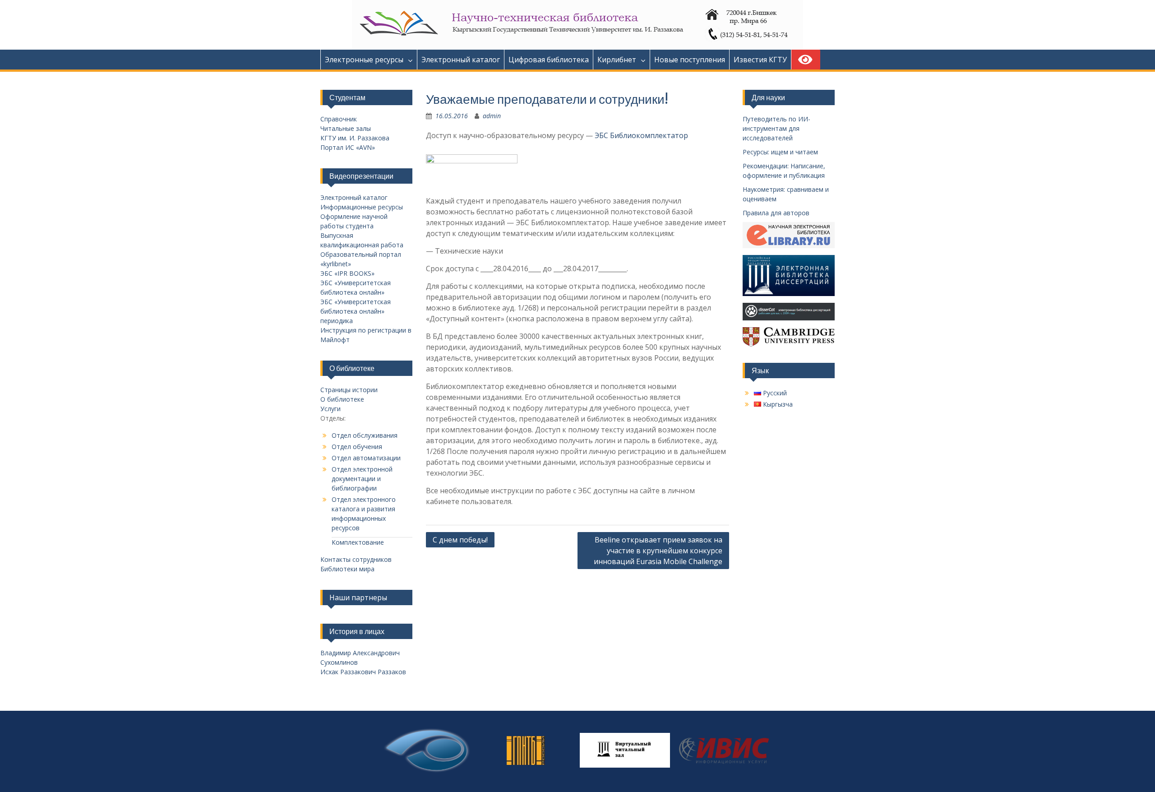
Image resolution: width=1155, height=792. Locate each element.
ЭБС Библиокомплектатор (641, 135)
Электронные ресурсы (364, 60)
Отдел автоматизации (366, 458)
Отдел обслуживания (364, 435)
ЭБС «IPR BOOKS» (347, 273)
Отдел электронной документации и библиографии (362, 478)
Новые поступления (689, 60)
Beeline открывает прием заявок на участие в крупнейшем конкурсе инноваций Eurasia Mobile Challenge (658, 550)
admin (492, 115)
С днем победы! (460, 540)
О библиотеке (342, 399)
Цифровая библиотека (548, 60)
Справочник (338, 119)
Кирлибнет (616, 60)
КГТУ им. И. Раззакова (354, 138)
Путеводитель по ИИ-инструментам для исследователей (776, 128)
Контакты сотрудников (356, 559)
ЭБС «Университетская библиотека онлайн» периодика (355, 311)
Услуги (330, 408)
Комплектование (358, 542)
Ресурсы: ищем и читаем (780, 152)
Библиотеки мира (347, 569)
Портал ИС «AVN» (347, 147)
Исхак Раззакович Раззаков (363, 671)
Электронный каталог (460, 60)
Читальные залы (345, 128)
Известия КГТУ (760, 60)
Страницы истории (349, 389)
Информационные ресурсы (361, 207)
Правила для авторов (776, 212)
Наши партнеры (358, 597)
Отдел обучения (357, 446)
